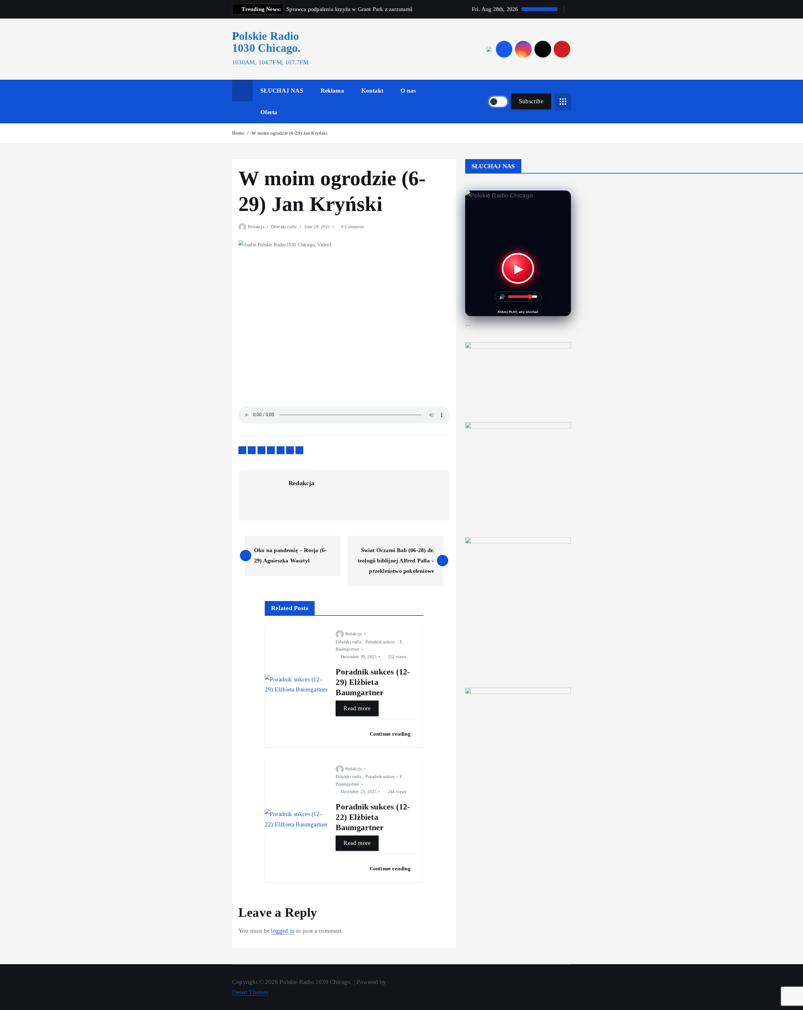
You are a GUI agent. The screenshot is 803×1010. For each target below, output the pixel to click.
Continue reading (391, 734)
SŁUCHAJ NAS (281, 90)
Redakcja (256, 226)
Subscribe (531, 101)
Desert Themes (250, 992)
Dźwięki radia (284, 226)
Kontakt (372, 90)
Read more (356, 708)
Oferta (268, 112)
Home (238, 133)
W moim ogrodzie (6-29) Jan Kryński (289, 133)
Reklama (332, 90)
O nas (408, 90)
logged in (283, 930)
